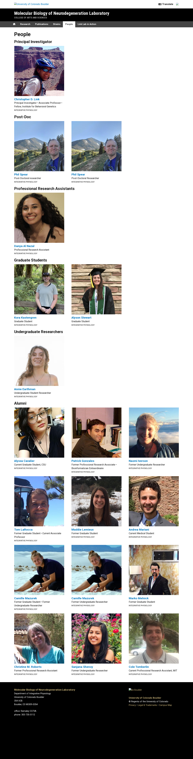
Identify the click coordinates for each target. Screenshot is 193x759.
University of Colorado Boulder (145, 698)
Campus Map (165, 705)
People (69, 24)
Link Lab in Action (87, 24)
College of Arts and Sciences (30, 17)
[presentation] (39, 70)
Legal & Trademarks (147, 705)
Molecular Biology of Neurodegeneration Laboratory (61, 13)
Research (25, 24)
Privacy (132, 705)
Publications (41, 24)
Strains (56, 24)
